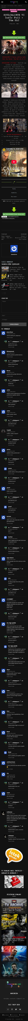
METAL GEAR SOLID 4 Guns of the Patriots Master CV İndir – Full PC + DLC (13, 940)
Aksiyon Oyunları (13, 9)
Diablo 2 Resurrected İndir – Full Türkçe (21, 238)
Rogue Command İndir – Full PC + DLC (7, 238)
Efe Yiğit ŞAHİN (11, 623)
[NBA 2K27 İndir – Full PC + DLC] (14, 953)
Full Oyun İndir (14, 11)
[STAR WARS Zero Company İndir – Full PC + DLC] (14, 969)
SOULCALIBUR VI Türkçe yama (8, 218)
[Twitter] (16, 1009)
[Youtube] (20, 1009)
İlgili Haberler (7, 262)
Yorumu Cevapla (10, 337)
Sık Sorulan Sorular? (14, 1016)
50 (18, 23)
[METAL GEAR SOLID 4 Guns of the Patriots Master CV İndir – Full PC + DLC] (5, 285)
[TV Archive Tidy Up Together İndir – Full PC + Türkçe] (5, 269)
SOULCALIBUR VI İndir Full (13, 216)
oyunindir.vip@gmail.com (17, 998)
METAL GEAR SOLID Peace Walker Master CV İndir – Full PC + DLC (14, 924)
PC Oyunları (14, 1015)
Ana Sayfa (3, 5)
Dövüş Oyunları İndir (21, 9)
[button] (26, 2)
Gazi (8, 711)
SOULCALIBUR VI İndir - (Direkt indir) (14, 37)
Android (22, 1015)
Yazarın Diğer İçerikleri (10, 264)
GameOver (14, 254)
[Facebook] (7, 1009)
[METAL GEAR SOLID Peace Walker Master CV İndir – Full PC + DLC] (5, 276)
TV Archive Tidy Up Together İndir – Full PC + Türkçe (18, 269)
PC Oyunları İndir (12, 5)
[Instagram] (12, 1009)
